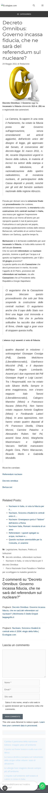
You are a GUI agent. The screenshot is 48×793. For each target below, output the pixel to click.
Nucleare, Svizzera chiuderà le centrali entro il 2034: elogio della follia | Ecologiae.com (21, 631)
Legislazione (11, 549)
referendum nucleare (31, 557)
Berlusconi (7, 487)
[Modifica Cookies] (4, 788)
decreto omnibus (13, 557)
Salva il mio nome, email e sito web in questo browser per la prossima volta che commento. (24, 705)
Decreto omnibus (10, 481)
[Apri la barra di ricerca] (34, 5)
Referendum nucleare (12, 474)
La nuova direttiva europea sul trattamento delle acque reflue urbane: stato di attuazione (23, 760)
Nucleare (22, 549)
